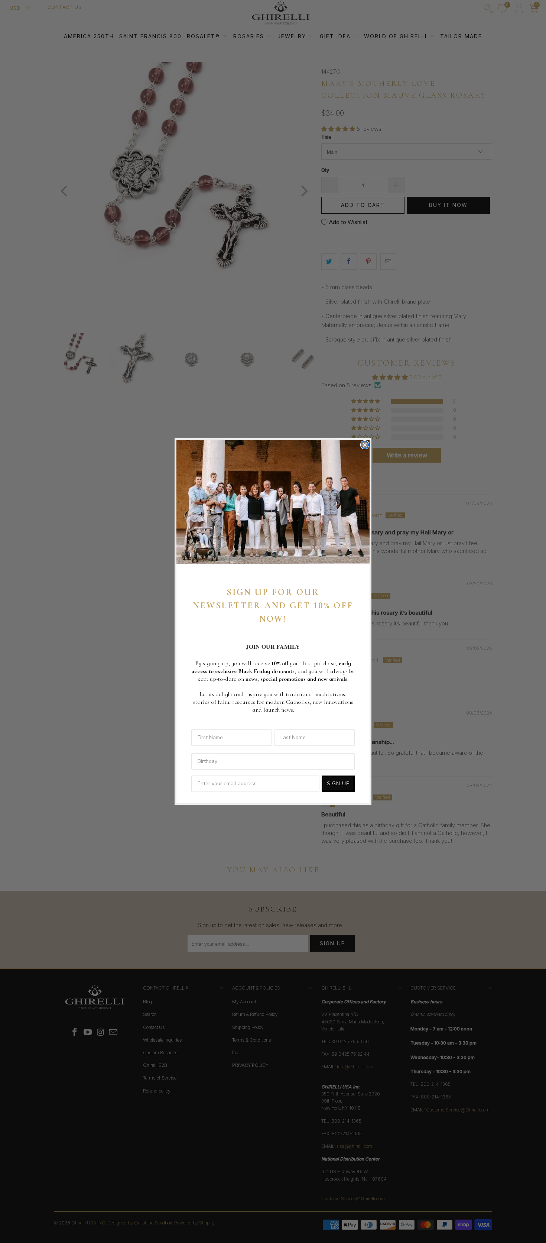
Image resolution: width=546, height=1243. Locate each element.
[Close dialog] (364, 445)
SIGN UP (338, 783)
